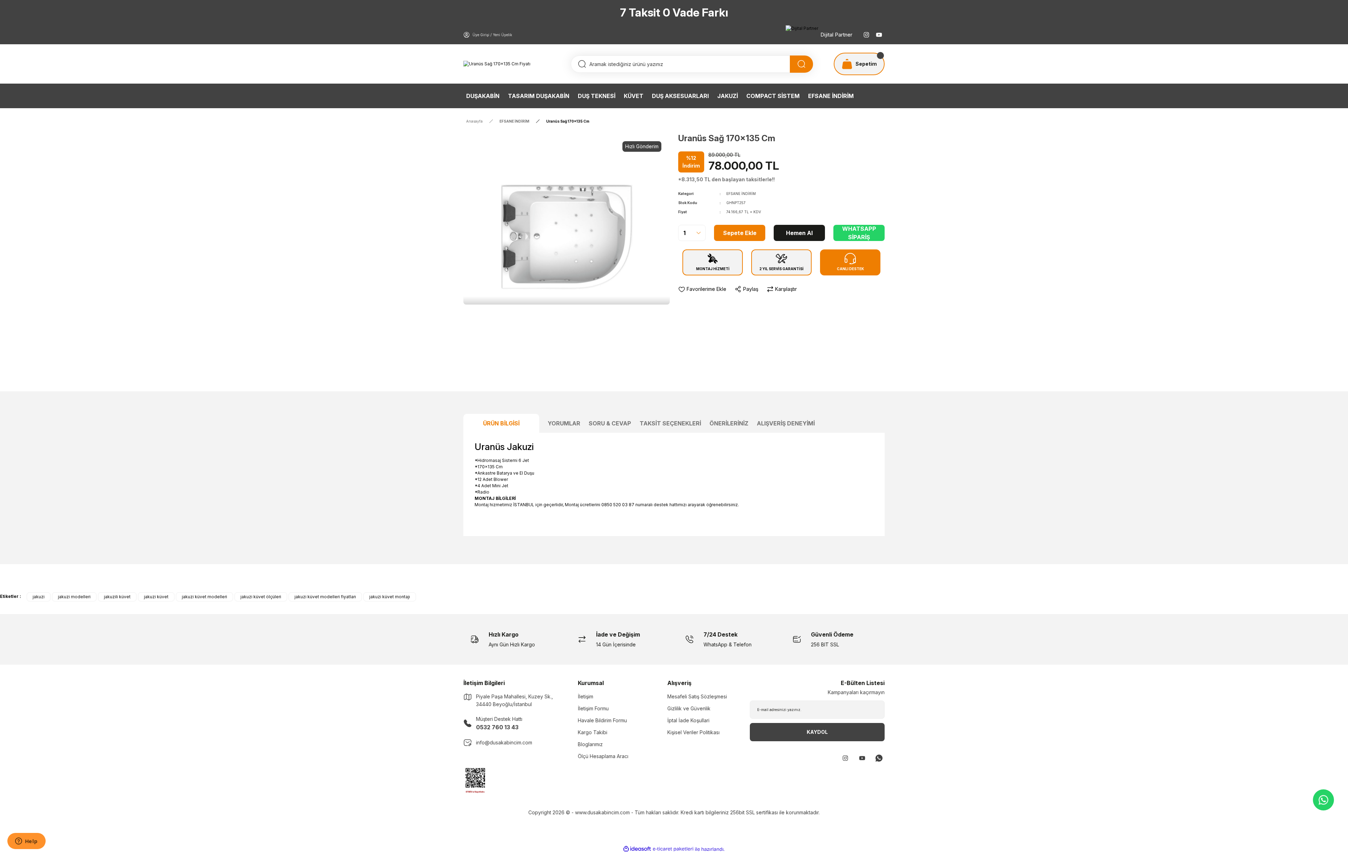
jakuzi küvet (156, 596)
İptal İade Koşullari (688, 720)
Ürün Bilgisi (501, 423)
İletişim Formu (593, 708)
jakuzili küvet (117, 596)
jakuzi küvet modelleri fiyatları (325, 596)
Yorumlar (564, 423)
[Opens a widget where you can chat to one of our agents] (26, 841)
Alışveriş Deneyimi (786, 423)
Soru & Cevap (610, 423)
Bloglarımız (590, 744)
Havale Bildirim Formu (602, 720)
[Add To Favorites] (702, 289)
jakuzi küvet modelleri (204, 596)
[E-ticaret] (673, 849)
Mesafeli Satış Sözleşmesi (697, 696)
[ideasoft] (637, 849)
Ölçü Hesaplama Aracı (603, 756)
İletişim (585, 696)
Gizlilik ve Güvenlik (689, 708)
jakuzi (39, 596)
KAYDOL (817, 732)
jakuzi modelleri (74, 596)
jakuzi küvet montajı (389, 596)
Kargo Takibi (592, 732)
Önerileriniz (728, 423)
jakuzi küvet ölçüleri (260, 596)
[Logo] (496, 64)
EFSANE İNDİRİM (741, 193)
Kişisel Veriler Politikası (693, 732)
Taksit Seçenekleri (670, 423)
